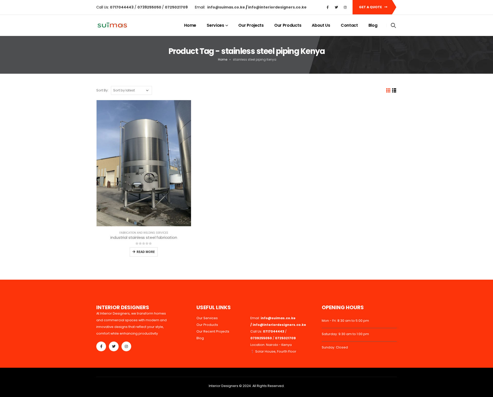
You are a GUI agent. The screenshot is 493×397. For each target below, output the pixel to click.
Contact (349, 25)
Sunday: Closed (335, 347)
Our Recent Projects (212, 331)
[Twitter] (336, 7)
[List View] (394, 90)
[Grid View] (388, 90)
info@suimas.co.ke (226, 7)
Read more (146, 252)
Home (190, 25)
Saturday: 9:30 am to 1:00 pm (345, 334)
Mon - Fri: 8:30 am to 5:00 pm (345, 320)
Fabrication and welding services (143, 233)
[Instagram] (345, 7)
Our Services (207, 318)
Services (215, 25)
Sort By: (102, 90)
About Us (321, 25)
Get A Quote (371, 7)
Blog (372, 25)
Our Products (287, 25)
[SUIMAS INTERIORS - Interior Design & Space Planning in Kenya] (112, 25)
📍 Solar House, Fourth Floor (273, 351)
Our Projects (250, 25)
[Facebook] (327, 7)
